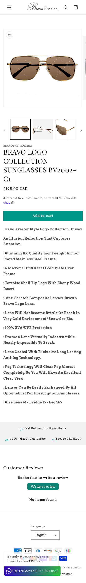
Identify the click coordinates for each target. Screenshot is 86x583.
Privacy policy (72, 567)
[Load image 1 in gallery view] (20, 129)
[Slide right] (81, 130)
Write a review (43, 486)
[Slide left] (4, 130)
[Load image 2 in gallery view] (43, 129)
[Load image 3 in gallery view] (65, 129)
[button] (9, 7)
